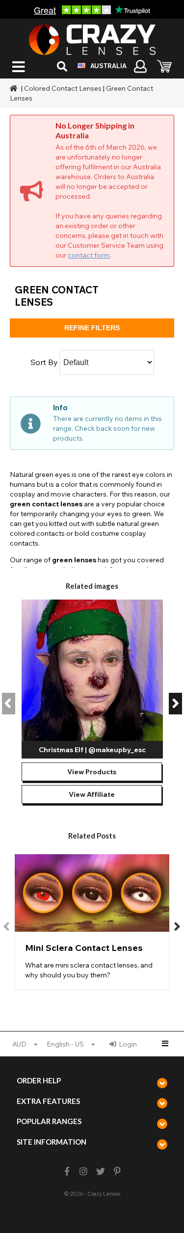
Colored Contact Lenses (63, 88)
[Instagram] (84, 1171)
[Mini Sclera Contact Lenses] (92, 922)
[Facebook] (67, 1171)
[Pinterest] (117, 1171)
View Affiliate (92, 794)
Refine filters (92, 328)
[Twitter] (100, 1171)
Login (128, 1044)
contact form (89, 255)
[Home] (15, 88)
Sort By (44, 362)
